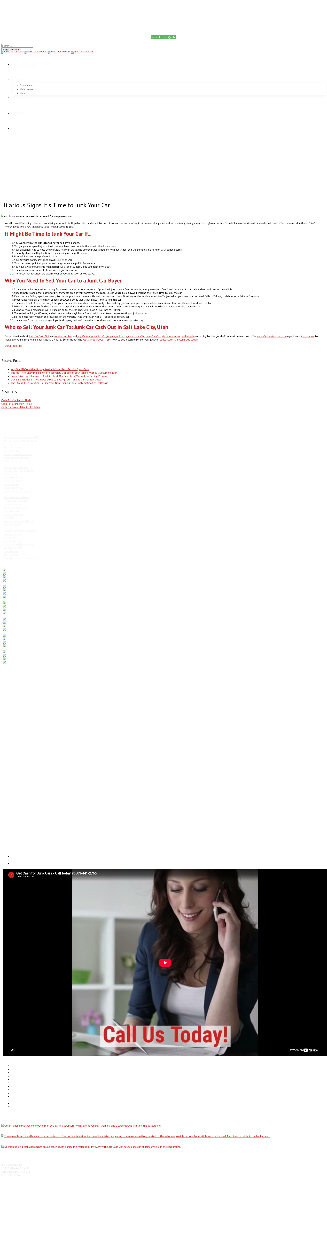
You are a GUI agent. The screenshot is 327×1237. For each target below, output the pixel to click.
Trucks (14, 1069)
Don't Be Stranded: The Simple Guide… (22, 1151)
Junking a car (11, 484)
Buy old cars (11, 537)
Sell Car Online (12, 524)
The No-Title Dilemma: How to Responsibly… (26, 1130)
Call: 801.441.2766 (163, 9)
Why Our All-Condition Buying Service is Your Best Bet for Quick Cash (50, 369)
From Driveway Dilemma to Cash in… (21, 1141)
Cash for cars (11, 551)
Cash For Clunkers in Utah (16, 400)
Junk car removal (13, 514)
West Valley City (12, 814)
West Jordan (10, 811)
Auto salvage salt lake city (19, 521)
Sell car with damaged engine (20, 440)
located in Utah (63, 336)
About (16, 79)
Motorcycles (18, 1079)
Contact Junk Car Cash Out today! (179, 339)
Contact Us (17, 1106)
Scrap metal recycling (16, 507)
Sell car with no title (16, 467)
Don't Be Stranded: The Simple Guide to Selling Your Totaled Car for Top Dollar (56, 379)
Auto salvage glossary (16, 457)
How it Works (23, 64)
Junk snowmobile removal (19, 544)
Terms (134, 1230)
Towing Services (13, 534)
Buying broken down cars (18, 454)
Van (13, 1076)
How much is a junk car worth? (21, 437)
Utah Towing (26, 89)
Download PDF (13, 345)
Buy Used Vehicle (20, 1103)
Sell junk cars (11, 451)
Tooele (7, 804)
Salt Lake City (11, 761)
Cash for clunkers (14, 477)
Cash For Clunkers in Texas (16, 403)
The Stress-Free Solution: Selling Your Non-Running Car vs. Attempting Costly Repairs (59, 383)
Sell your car (11, 554)
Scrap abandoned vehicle (18, 491)
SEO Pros (209, 1230)
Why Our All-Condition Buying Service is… (23, 1120)
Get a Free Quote (93, 339)
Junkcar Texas (18, 1099)
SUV (13, 1072)
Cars (13, 1065)
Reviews (17, 113)
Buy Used (18, 97)
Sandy (6, 767)
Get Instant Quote (163, 15)
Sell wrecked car (13, 504)
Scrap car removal (14, 487)
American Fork (11, 674)
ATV (13, 1089)
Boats (14, 1086)
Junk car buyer (12, 474)
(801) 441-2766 (57, 28)
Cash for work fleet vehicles (20, 558)
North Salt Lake (12, 788)
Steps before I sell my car (18, 444)
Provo (6, 751)
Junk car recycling (13, 481)
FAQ (14, 128)
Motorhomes (18, 1082)
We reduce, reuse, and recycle (178, 336)
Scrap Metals (26, 85)
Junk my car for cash (15, 500)
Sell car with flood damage (19, 470)
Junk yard (9, 517)
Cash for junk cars (14, 511)
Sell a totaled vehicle (16, 497)
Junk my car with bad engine (19, 530)
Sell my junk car (13, 447)
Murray (7, 735)
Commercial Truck (21, 1093)
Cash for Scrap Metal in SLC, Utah (20, 407)
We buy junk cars (13, 547)
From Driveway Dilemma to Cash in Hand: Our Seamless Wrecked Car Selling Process (59, 376)
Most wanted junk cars (17, 461)
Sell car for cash (13, 541)
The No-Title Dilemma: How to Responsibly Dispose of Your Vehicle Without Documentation (64, 372)
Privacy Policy (120, 1230)
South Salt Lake (12, 778)
